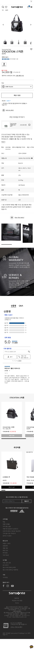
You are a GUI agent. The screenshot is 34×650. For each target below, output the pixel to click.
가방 (3, 10)
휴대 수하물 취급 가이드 (18, 147)
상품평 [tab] (13, 306)
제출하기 (26, 501)
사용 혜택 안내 (20, 75)
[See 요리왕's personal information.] (9, 370)
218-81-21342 (22, 609)
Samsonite (13, 123)
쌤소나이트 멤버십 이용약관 (10, 569)
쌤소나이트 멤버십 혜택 (9, 567)
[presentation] (3, 24)
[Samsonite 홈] (17, 7)
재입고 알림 (17, 95)
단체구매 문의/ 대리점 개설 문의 (11, 531)
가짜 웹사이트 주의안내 (9, 533)
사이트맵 (5, 577)
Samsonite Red (6, 49)
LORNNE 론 (6, 477)
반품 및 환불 (6, 524)
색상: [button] (2, 83)
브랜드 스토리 (6, 543)
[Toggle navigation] (31, 7)
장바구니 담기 (12, 487)
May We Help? (19, 217)
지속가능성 (6, 555)
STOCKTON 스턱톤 (8, 427)
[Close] (31, 0)
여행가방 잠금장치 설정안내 (10, 529)
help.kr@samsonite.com (19, 617)
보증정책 (5, 545)
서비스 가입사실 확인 (16, 627)
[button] (18, 86)
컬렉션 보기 (5, 57)
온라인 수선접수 (7, 535)
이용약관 (16, 598)
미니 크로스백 (6, 428)
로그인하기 (6, 565)
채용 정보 (5, 548)
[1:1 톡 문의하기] (31, 646)
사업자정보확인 (17, 611)
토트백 (28, 428)
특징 (2, 147)
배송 (4, 522)
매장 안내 (5, 550)
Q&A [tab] (21, 306)
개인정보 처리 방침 (17, 600)
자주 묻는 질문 (7, 526)
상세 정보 (8, 147)
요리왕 (6, 370)
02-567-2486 (14, 615)
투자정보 (5, 552)
